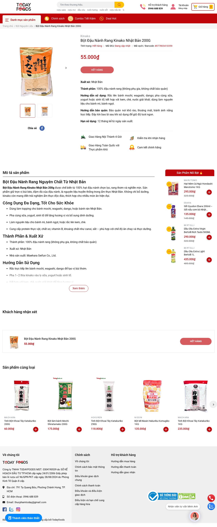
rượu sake (61, 10)
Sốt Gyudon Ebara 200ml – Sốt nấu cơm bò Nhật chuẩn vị (198, 209)
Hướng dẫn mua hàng (123, 461)
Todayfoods (58, 519)
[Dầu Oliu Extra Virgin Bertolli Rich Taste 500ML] (173, 233)
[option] (36, 67)
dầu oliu (81, 10)
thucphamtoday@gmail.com (30, 502)
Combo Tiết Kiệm (85, 18)
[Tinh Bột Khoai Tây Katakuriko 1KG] (195, 394)
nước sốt (104, 10)
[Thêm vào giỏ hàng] (209, 192)
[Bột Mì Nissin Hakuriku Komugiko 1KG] (152, 394)
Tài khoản (184, 5)
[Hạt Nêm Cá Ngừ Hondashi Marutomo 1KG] (173, 188)
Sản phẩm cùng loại (19, 367)
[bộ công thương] (162, 496)
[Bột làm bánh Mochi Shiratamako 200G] (65, 394)
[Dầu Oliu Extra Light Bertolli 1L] (173, 256)
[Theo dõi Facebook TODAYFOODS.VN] (5, 509)
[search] (119, 5)
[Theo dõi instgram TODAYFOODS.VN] (18, 509)
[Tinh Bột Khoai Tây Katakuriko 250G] (108, 394)
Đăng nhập (183, 8)
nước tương (92, 10)
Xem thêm (79, 288)
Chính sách (58, 18)
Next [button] (66, 68)
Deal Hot (111, 18)
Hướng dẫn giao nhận (123, 472)
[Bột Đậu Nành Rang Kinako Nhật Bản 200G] (36, 67)
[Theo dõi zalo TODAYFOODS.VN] (11, 509)
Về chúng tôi (82, 461)
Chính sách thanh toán (87, 485)
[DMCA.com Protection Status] (186, 496)
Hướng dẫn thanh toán (123, 466)
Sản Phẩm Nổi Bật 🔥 (190, 172)
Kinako (85, 36)
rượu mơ (72, 10)
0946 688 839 (155, 8)
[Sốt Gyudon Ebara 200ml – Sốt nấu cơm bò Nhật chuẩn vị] (173, 211)
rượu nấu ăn (115, 10)
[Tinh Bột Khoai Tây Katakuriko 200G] (22, 394)
